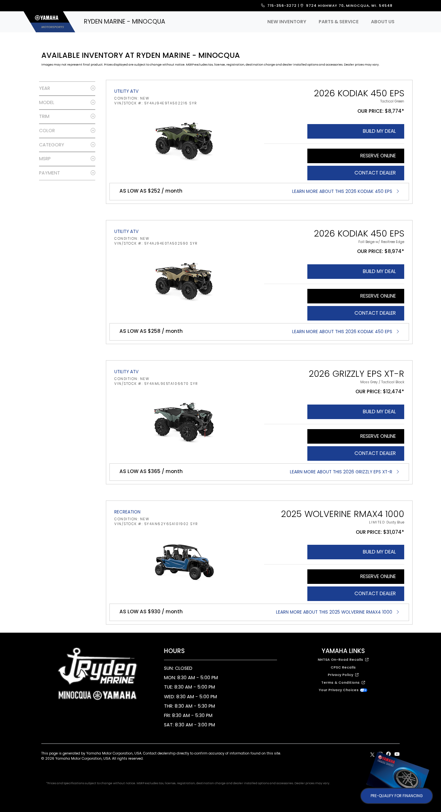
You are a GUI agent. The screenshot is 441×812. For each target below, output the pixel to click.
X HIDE (425, 758)
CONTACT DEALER (375, 172)
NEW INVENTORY (286, 21)
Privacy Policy (341, 674)
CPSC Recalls (343, 667)
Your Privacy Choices (339, 690)
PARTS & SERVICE (339, 21)
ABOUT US (383, 21)
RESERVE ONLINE (378, 155)
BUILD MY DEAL (379, 131)
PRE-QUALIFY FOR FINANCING (397, 795)
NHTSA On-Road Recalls (341, 659)
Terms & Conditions (341, 682)
